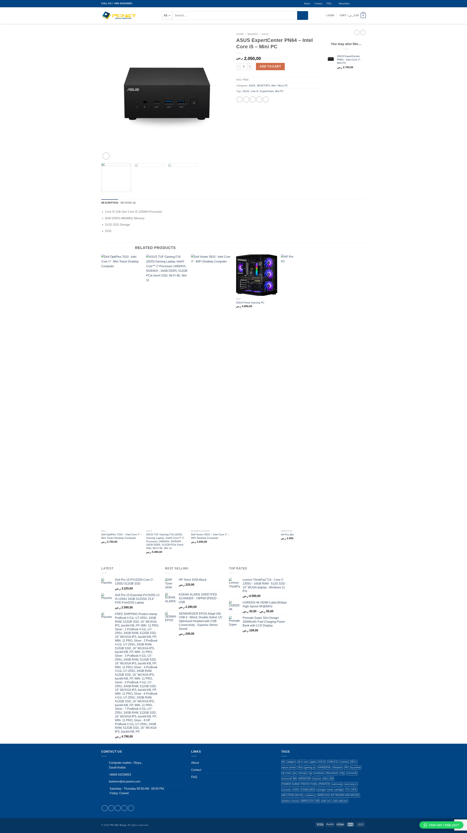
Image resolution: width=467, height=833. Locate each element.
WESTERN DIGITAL (293, 795)
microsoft (352, 773)
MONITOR (304, 778)
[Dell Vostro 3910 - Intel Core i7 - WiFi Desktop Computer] (211, 391)
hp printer (355, 767)
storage (321, 789)
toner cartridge (335, 789)
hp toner (286, 773)
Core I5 (254, 91)
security (286, 789)
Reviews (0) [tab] (128, 202)
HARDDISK (324, 767)
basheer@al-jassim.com (124, 781)
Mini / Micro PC (279, 85)
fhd (300, 767)
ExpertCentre (267, 91)
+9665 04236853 (120, 774)
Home (240, 34)
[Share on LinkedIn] (266, 99)
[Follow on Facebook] (353, 3)
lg (310, 773)
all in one (302, 761)
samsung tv (351, 784)
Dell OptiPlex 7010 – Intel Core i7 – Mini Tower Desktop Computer (121, 536)
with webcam (340, 800)
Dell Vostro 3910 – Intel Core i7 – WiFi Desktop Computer (210, 536)
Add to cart (270, 66)
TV (347, 789)
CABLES (332, 761)
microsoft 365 (289, 778)
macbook (319, 773)
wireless (310, 795)
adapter (291, 761)
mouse (316, 778)
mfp (342, 773)
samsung (337, 784)
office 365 (328, 778)
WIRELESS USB (310, 800)
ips (294, 773)
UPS (354, 789)
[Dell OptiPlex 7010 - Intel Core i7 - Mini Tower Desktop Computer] (122, 391)
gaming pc (309, 767)
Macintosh (332, 773)
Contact (318, 3)
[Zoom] (106, 155)
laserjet (303, 773)
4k (283, 761)
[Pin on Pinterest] (259, 99)
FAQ (329, 3)
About (307, 3)
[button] (441, 825)
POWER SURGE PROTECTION (299, 784)
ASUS (265, 34)
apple (313, 761)
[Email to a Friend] (253, 99)
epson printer (289, 767)
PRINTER (324, 784)
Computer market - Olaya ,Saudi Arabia (126, 765)
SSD (295, 789)
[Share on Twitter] (246, 99)
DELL (353, 761)
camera (344, 761)
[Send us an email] (364, 3)
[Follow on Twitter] (360, 3)
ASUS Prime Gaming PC (250, 302)
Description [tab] (109, 202)
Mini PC (279, 91)
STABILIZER (307, 789)
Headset (337, 767)
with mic (326, 800)
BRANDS (253, 34)
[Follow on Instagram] (357, 3)
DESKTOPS (263, 85)
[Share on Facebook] (240, 99)
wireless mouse (290, 800)
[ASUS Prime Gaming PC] (256, 275)
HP (346, 767)
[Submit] (302, 15)
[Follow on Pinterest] (131, 808)
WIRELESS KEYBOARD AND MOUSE (338, 795)
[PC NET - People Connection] (119, 15)
